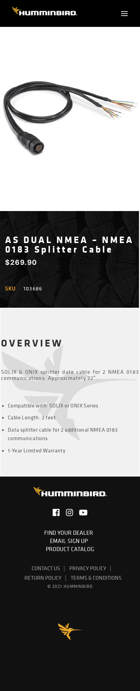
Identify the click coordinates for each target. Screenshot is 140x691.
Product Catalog (70, 549)
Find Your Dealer (70, 532)
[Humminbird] (44, 13)
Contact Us (46, 568)
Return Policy (43, 577)
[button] (124, 13)
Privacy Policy (87, 568)
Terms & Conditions (96, 577)
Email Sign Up (70, 541)
